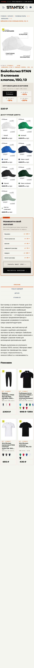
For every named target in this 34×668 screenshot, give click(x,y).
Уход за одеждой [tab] (17, 289)
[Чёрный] (3, 454)
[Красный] (9, 404)
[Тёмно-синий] (26, 404)
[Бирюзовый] (20, 404)
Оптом (9, 1)
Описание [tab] (17, 284)
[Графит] (3, 404)
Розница (3, 1)
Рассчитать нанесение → (17, 270)
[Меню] (3, 7)
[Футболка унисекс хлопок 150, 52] (25, 429)
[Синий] (26, 454)
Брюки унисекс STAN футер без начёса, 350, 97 (8, 396)
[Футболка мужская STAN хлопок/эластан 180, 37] (8, 429)
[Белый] (23, 404)
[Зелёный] (30, 404)
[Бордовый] (23, 408)
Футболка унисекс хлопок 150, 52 (25, 444)
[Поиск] (27, 7)
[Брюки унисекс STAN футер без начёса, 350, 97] (8, 379)
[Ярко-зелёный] (20, 408)
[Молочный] (6, 404)
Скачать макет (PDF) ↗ (17, 264)
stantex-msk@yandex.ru (17, 1)
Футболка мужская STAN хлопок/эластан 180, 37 (8, 446)
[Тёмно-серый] (6, 454)
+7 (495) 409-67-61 (27, 1)
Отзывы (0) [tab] (17, 297)
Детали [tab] (17, 293)
